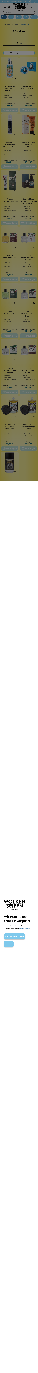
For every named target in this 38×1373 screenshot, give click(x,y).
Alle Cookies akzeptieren (14, 936)
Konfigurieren (8, 944)
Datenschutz (16, 953)
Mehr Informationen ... (25, 928)
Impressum (7, 953)
